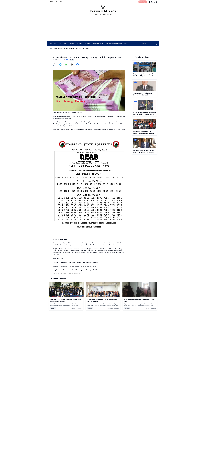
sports (87, 44)
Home (50, 44)
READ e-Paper (142, 1)
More (125, 43)
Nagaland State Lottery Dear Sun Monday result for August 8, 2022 (74, 266)
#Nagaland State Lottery (60, 273)
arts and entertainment (113, 44)
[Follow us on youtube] (156, 2)
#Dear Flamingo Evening (74, 273)
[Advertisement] (103, 28)
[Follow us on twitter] (152, 2)
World (72, 44)
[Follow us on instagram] (154, 2)
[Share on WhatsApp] (66, 64)
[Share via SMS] (72, 64)
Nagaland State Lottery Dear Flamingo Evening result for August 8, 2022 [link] (73, 48)
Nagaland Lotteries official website (98, 249)
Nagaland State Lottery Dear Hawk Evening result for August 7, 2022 (75, 270)
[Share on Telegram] (60, 64)
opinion (79, 43)
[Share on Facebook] (77, 64)
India (66, 44)
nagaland (57, 43)
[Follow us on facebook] (149, 2)
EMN (67, 59)
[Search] (155, 43)
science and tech (97, 44)
